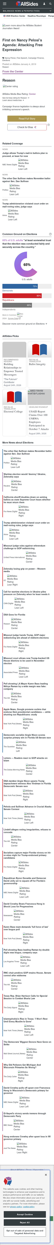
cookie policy (28, 1206)
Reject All (25, 1222)
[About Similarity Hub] (50, 234)
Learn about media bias (12, 100)
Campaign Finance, (36, 58)
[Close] (46, 1175)
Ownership (38, 1169)
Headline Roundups (37, 15)
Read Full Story (27, 118)
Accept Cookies (25, 1214)
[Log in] (44, 3)
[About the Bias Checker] (49, 125)
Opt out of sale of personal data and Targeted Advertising (24, 1232)
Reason (5, 67)
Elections (6, 60)
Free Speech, (22, 58)
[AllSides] (27, 4)
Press (28, 1169)
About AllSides (17, 1169)
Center (32, 93)
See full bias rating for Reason (14, 98)
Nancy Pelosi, (10, 58)
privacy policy (16, 1206)
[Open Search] (50, 3)
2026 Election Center (15, 15)
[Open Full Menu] (4, 4)
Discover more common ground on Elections (23, 323)
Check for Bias (25, 127)
